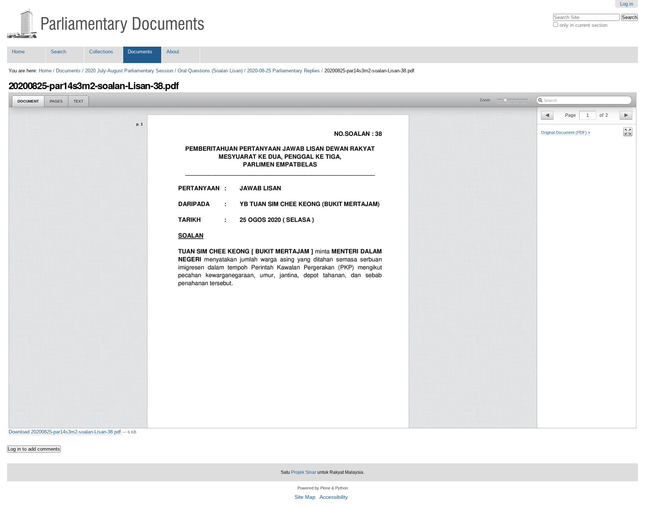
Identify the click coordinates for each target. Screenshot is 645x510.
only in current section (583, 25)
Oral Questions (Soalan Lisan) (210, 70)
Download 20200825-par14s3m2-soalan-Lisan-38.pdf (65, 432)
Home (18, 51)
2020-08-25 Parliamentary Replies (283, 70)
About (172, 51)
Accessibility (334, 497)
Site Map (305, 497)
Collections (101, 51)
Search (58, 51)
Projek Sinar (303, 472)
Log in (626, 4)
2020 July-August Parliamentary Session (129, 70)
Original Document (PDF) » (565, 132)
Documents (140, 51)
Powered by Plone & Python (322, 488)
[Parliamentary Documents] (105, 23)
